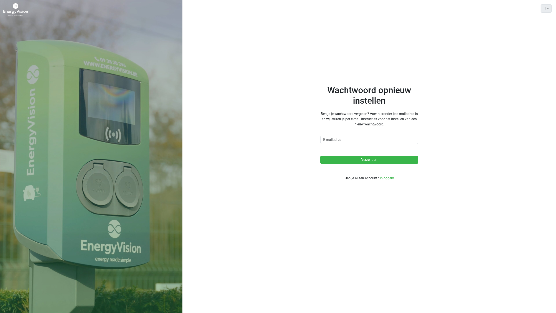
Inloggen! (387, 178)
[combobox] (546, 8)
